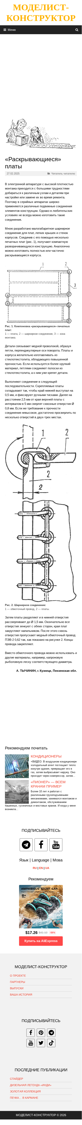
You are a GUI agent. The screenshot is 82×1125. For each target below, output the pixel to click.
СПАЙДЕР (16, 1078)
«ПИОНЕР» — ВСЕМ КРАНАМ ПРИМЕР (48, 784)
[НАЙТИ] (77, 29)
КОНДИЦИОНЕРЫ (46, 756)
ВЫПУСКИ (16, 988)
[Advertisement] (41, 75)
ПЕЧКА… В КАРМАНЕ (24, 1097)
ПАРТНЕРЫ (17, 982)
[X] (41, 1043)
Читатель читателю (63, 173)
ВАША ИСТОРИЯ (21, 994)
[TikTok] (51, 1043)
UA (47, 868)
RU (35, 868)
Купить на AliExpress (41, 941)
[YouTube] (55, 844)
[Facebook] (41, 844)
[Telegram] (26, 844)
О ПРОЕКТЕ (18, 975)
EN (41, 868)
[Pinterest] (41, 1033)
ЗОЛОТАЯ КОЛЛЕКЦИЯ (25, 1091)
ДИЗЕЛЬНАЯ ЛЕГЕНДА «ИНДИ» (30, 1085)
